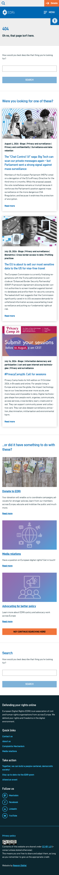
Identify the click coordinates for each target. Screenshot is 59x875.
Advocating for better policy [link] (19, 606)
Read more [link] (7, 513)
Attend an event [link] (9, 779)
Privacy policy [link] (9, 835)
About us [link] (6, 741)
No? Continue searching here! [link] (29, 631)
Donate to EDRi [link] (11, 491)
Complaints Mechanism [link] (13, 746)
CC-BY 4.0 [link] (46, 846)
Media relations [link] (11, 553)
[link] (54, 20)
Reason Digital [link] (20, 865)
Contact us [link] (7, 736)
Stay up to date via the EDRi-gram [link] (18, 774)
